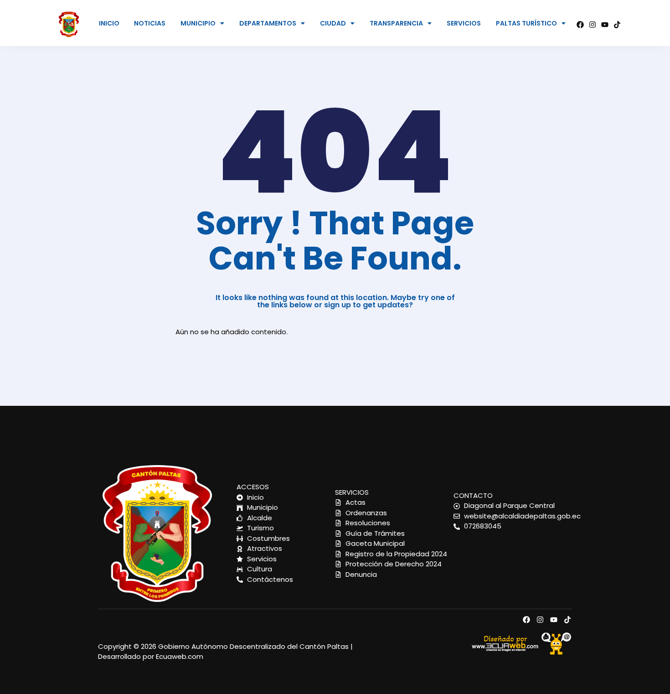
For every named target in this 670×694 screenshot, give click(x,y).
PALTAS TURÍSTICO (526, 23)
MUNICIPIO (198, 23)
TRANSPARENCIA (396, 23)
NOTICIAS (149, 23)
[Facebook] (580, 24)
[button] (202, 23)
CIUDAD (333, 23)
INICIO (109, 23)
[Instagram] (592, 24)
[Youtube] (604, 24)
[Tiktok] (617, 24)
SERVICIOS (464, 23)
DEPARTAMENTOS (267, 23)
